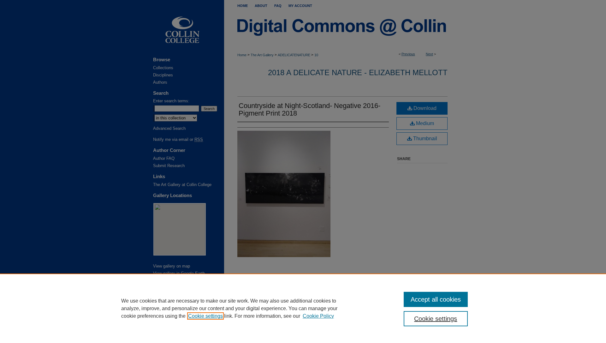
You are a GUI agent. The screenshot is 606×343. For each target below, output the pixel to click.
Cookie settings (205, 316)
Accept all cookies (436, 299)
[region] (303, 308)
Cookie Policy (318, 316)
